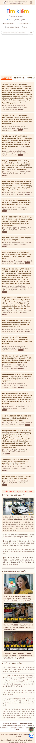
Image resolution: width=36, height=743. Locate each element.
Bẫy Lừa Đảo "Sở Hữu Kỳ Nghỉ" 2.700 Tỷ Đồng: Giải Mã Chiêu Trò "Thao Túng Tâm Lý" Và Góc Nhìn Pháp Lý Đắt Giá (18, 656)
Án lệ (25, 27)
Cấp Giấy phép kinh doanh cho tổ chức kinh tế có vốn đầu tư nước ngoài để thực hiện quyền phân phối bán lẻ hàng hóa (18, 669)
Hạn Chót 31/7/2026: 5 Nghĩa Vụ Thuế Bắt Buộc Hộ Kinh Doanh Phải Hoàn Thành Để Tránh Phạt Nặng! (18, 627)
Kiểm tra (21, 109)
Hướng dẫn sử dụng (17, 728)
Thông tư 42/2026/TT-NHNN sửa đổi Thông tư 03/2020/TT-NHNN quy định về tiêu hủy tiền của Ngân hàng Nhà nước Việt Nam (17, 202)
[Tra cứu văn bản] (17, 11)
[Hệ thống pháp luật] (15, 2)
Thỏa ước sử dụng (25, 723)
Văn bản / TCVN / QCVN (17, 20)
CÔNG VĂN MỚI (19, 78)
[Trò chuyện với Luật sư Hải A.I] (31, 729)
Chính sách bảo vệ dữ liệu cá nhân (13, 726)
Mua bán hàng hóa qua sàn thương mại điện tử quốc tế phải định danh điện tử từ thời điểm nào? (18, 551)
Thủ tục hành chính (16, 16)
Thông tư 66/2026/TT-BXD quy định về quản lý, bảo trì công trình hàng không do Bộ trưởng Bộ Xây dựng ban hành (16, 462)
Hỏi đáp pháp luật (8, 23)
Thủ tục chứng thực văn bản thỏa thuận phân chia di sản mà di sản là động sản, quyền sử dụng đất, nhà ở (18, 692)
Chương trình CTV (25, 729)
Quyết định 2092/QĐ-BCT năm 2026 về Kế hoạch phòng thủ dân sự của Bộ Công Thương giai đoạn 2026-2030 (16, 418)
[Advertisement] (18, 54)
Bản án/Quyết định (13, 27)
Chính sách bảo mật (10, 723)
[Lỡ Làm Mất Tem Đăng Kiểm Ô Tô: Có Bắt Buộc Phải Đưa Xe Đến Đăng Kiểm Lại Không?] (18, 507)
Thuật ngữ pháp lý (25, 23)
